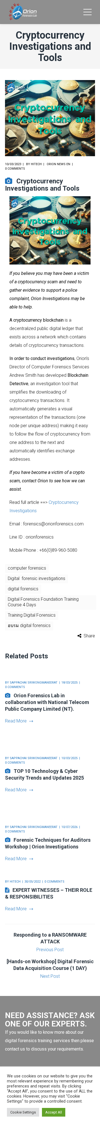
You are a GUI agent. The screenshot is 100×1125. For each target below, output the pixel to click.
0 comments (15, 168)
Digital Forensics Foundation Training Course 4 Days (43, 602)
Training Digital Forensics (32, 615)
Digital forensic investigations (36, 578)
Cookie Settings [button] (23, 1112)
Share (89, 635)
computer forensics (27, 568)
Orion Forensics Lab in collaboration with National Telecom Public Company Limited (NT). (47, 702)
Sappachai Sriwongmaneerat (34, 682)
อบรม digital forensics (29, 625)
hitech (36, 164)
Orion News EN (58, 164)
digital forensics (23, 588)
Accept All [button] (53, 1112)
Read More (16, 721)
